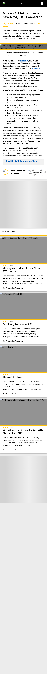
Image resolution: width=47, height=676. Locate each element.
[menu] (42, 3)
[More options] (34, 288)
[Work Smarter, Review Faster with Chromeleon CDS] (23, 426)
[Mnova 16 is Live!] (23, 371)
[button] (30, 172)
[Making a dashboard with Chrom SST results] (23, 264)
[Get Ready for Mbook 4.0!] (23, 318)
